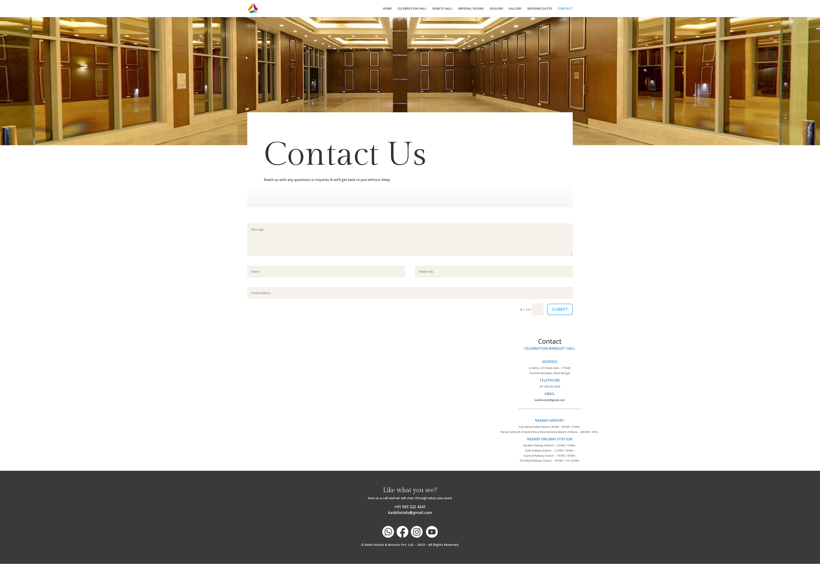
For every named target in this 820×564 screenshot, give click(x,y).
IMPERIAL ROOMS (471, 8)
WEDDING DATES (539, 8)
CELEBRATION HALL (412, 8)
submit (560, 309)
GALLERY (515, 8)
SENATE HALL (442, 8)
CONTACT (565, 8)
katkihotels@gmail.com (550, 400)
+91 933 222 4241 (410, 506)
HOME (387, 8)
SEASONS (496, 8)
